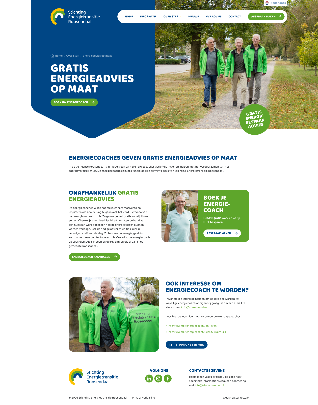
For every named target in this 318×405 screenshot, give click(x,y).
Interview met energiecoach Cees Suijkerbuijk (197, 332)
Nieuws (193, 16)
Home (129, 16)
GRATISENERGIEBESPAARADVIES (255, 119)
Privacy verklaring (143, 398)
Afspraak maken (263, 16)
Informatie (148, 16)
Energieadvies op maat (97, 56)
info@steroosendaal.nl (195, 307)
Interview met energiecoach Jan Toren (192, 326)
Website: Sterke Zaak (236, 398)
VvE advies (214, 16)
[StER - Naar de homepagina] (65, 16)
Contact (235, 16)
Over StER (170, 16)
